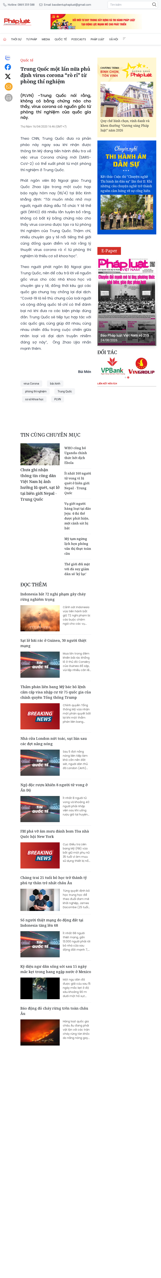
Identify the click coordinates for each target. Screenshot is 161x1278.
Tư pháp (31, 39)
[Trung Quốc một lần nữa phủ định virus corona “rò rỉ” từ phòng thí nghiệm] (17, 21)
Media (46, 39)
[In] (9, 98)
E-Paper (109, 250)
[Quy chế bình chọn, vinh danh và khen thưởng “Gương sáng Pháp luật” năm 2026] (127, 99)
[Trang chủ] (4, 39)
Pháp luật (97, 39)
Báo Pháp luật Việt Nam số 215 (125, 335)
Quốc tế (61, 39)
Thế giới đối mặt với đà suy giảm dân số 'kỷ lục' (77, 569)
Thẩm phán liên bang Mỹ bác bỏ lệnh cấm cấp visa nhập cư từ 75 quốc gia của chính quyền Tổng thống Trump (55, 692)
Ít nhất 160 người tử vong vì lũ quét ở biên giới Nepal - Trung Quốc (77, 483)
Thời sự (16, 39)
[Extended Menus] (124, 38)
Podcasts (78, 39)
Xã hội (113, 39)
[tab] (125, 377)
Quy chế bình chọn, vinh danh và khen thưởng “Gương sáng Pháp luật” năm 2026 (125, 125)
